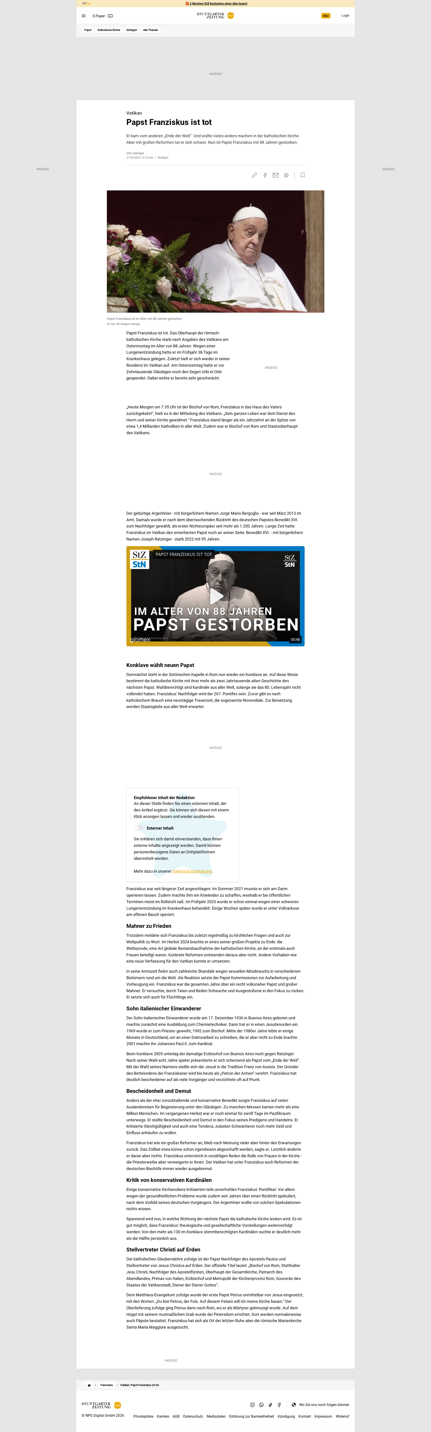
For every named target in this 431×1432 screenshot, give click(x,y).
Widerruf (342, 1416)
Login (345, 15)
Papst (87, 30)
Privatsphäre (143, 1416)
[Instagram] (252, 1404)
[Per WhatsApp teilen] (286, 175)
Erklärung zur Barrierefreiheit (251, 1416)
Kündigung (286, 1416)
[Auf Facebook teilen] (265, 175)
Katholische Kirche (109, 30)
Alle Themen (150, 30)
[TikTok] (270, 1404)
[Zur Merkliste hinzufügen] (301, 175)
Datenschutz (193, 1416)
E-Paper (99, 16)
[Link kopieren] (254, 175)
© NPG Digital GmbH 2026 (103, 1415)
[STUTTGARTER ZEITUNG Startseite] (215, 15)
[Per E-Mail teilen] (275, 175)
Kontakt (305, 1416)
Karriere (163, 1416)
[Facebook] (279, 1404)
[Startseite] (89, 1385)
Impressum (323, 1416)
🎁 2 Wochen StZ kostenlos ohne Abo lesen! (216, 3)
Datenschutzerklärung (192, 871)
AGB (176, 1416)
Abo (326, 15)
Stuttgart (131, 30)
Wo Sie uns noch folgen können (324, 1405)
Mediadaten (216, 1416)
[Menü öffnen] (84, 15)
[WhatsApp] (261, 1404)
